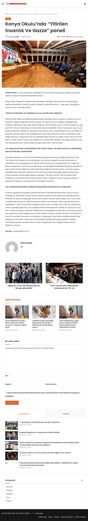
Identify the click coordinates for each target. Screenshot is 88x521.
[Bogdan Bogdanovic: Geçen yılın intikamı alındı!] (11, 435)
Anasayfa (10, 14)
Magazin (10, 494)
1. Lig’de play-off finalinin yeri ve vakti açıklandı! (39, 422)
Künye (50, 517)
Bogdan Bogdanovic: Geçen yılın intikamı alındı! (39, 432)
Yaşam (17, 14)
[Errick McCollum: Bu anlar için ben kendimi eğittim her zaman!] (11, 456)
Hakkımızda (43, 517)
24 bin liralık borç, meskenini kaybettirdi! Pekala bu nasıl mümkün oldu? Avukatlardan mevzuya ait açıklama (49, 443)
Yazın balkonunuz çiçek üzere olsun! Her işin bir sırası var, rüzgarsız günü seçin (15, 324)
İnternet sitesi (51, 384)
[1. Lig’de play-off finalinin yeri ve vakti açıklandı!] (11, 425)
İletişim (56, 517)
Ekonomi (10, 487)
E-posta (8, 384)
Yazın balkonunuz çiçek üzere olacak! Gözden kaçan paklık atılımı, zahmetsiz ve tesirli (69, 324)
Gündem (10, 490)
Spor (8, 497)
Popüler (66, 414)
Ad (6, 376)
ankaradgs (13, 37)
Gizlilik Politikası (80, 517)
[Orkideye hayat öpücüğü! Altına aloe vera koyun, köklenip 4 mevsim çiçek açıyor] (44, 312)
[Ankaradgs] (17, 4)
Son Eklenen (24, 414)
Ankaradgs (39, 513)
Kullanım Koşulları (67, 517)
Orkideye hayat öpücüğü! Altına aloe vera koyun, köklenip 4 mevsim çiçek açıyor (42, 324)
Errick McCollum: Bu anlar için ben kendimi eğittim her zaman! (45, 453)
